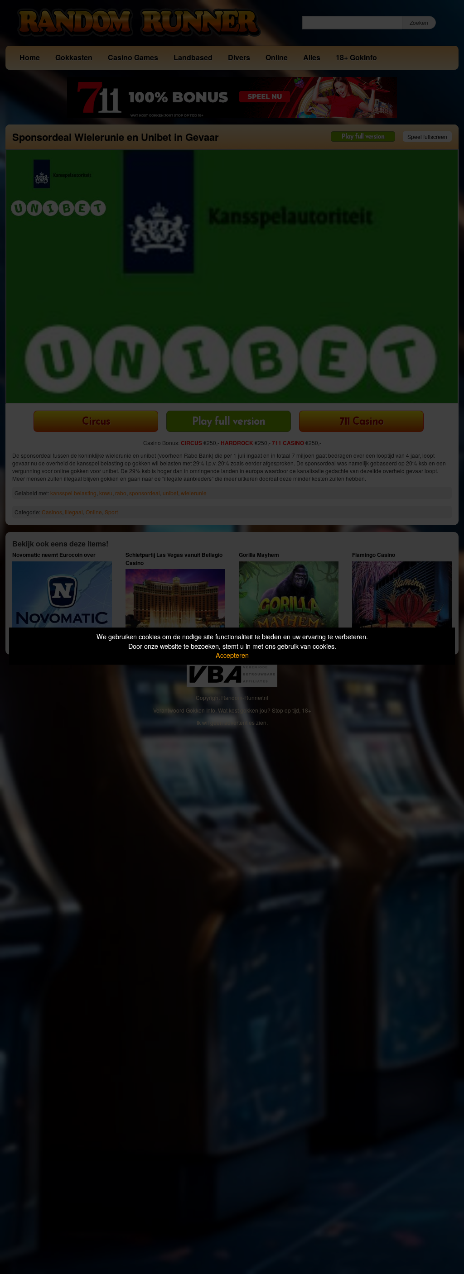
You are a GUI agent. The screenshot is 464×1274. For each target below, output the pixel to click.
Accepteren (232, 655)
